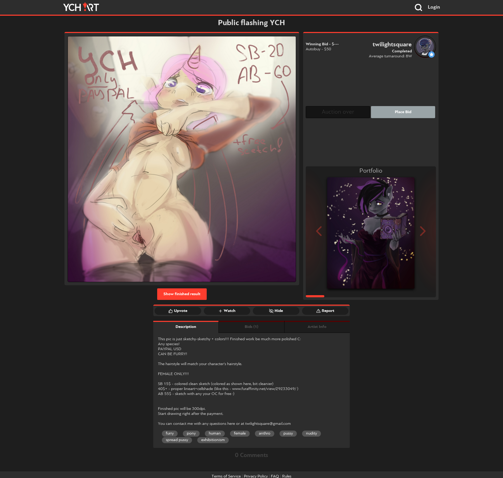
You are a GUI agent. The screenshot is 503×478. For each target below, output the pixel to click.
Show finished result (181, 294)
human (215, 433)
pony (191, 433)
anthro (264, 433)
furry (170, 433)
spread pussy (177, 440)
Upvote (180, 311)
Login (434, 7)
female (240, 433)
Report (328, 311)
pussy (288, 433)
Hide (279, 311)
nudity (311, 433)
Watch (230, 311)
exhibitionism (213, 440)
